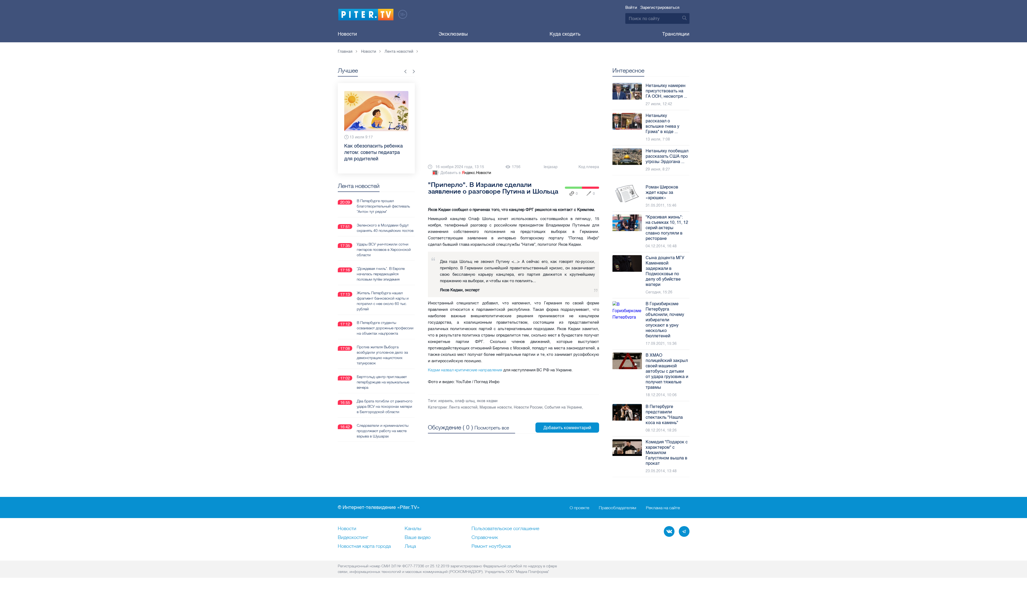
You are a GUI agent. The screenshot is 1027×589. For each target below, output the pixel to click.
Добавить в (465, 173)
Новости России (528, 407)
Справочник (485, 537)
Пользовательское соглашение (505, 528)
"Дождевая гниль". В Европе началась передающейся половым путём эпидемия (381, 274)
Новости (347, 34)
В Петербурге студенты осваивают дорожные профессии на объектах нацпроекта (385, 328)
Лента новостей (463, 407)
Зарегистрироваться (659, 7)
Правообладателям (617, 507)
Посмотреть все (491, 428)
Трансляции (675, 34)
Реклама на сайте (663, 507)
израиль (445, 401)
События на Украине (563, 407)
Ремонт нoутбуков (491, 546)
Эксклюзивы (453, 34)
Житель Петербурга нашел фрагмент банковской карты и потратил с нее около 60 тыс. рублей (383, 300)
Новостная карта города (364, 546)
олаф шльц (465, 401)
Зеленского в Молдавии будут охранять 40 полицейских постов (385, 228)
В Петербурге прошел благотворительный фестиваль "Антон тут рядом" (383, 206)
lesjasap (551, 167)
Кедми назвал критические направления (465, 369)
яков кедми (487, 401)
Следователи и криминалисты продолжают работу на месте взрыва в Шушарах (382, 431)
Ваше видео (418, 537)
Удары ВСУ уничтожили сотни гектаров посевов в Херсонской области (384, 249)
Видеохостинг (353, 537)
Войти (631, 7)
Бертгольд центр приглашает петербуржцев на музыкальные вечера (383, 382)
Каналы (413, 528)
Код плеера (588, 167)
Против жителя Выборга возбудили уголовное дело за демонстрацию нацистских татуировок (382, 355)
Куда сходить (565, 34)
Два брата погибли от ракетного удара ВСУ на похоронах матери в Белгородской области (384, 406)
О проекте (579, 507)
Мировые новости (496, 407)
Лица (410, 546)
